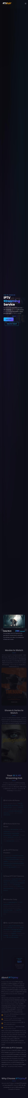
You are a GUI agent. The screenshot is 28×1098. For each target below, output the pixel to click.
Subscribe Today (11, 323)
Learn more (8, 319)
